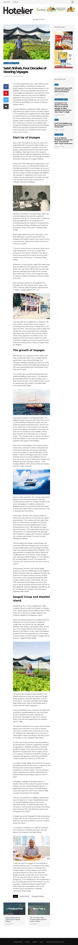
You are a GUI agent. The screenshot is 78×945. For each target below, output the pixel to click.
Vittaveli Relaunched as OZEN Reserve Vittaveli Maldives (12, 919)
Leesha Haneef (18, 76)
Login (41, 942)
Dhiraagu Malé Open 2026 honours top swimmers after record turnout (63, 90)
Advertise (6, 2)
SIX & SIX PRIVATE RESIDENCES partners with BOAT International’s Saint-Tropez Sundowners (64, 140)
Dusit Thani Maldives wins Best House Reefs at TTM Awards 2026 (63, 125)
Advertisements (18, 942)
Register (34, 942)
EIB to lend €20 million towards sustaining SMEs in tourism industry (38, 919)
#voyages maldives (38, 896)
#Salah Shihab (24, 896)
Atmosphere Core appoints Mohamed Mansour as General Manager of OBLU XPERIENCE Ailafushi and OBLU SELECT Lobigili (63, 107)
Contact (16, 2)
